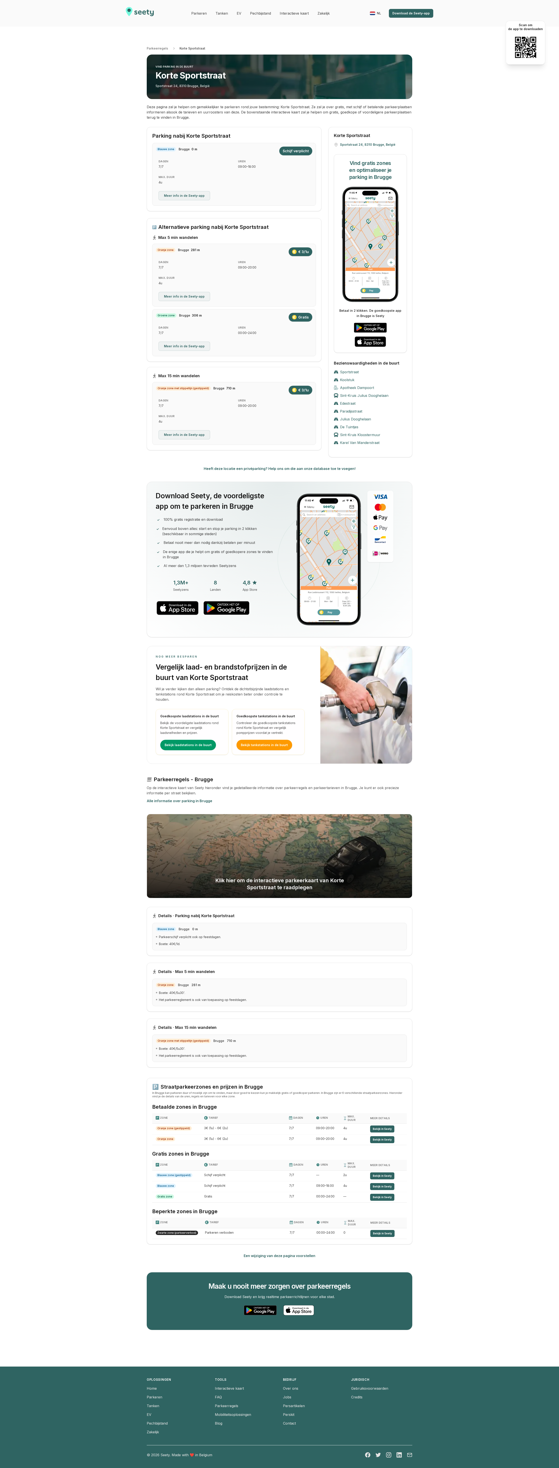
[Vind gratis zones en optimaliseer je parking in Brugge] (370, 244)
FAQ (218, 1397)
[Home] (140, 13)
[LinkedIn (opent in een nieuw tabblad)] (399, 1455)
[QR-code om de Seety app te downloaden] (525, 47)
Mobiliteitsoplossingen (233, 1414)
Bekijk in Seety (382, 1129)
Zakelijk (153, 1432)
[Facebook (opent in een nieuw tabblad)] (367, 1455)
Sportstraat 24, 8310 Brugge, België (182, 86)
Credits (356, 1397)
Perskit (288, 1414)
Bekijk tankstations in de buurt (264, 745)
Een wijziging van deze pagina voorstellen (279, 1256)
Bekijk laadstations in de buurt (188, 745)
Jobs (287, 1397)
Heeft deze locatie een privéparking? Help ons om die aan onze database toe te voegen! (279, 468)
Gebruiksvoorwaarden (369, 1388)
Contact (289, 1423)
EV (149, 1414)
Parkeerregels (157, 48)
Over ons (290, 1388)
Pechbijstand (157, 1423)
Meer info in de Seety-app (184, 195)
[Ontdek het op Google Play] (370, 327)
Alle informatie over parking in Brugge (179, 801)
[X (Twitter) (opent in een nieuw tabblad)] (378, 1455)
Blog (218, 1423)
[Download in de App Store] (370, 341)
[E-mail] (409, 1455)
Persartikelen (294, 1406)
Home (152, 1388)
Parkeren (154, 1397)
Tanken (153, 1406)
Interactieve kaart (229, 1388)
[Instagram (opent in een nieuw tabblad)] (388, 1455)
